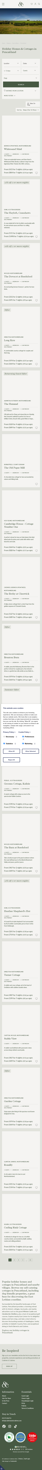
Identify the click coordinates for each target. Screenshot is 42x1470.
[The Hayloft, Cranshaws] (21, 193)
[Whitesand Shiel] (21, 129)
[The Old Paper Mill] (21, 448)
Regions (9, 43)
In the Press (5, 1401)
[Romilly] (21, 1145)
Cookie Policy (24, 732)
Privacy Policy (9, 732)
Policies (24, 1406)
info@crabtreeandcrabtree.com (12, 1421)
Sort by (19, 110)
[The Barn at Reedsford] (21, 827)
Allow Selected (30, 751)
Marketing (28, 744)
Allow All (12, 751)
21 (30, 1260)
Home (3, 43)
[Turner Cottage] (21, 955)
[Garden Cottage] (21, 1081)
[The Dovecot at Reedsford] (21, 256)
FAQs (23, 1403)
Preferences (29, 737)
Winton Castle (28, 1311)
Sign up (9, 1366)
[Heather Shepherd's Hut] (21, 891)
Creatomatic (13, 1461)
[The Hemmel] (21, 384)
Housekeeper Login (27, 1401)
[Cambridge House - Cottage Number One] (21, 504)
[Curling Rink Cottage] (21, 1207)
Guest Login (25, 1396)
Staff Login (27, 1459)
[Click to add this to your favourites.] (37, 173)
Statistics (9, 744)
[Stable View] (21, 1018)
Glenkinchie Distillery (10, 1314)
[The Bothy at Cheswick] (21, 571)
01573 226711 (6, 1418)
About (4, 1396)
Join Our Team (6, 1398)
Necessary (10, 737)
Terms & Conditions (28, 1408)
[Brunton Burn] (21, 637)
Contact (4, 1403)
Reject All (11, 760)
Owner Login (25, 1398)
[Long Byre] (21, 320)
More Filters (8, 96)
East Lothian (15, 43)
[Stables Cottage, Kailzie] (21, 700)
